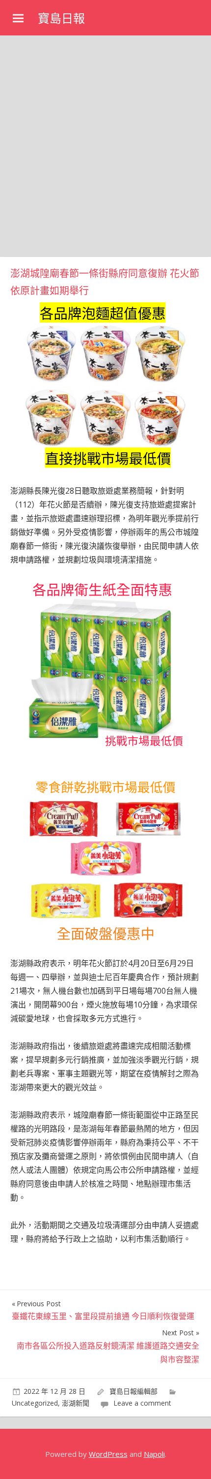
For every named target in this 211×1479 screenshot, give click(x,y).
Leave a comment (142, 1403)
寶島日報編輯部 (133, 1391)
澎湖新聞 (75, 1403)
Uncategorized (35, 1403)
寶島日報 (61, 18)
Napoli (154, 1454)
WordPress (108, 1454)
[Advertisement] (105, 146)
